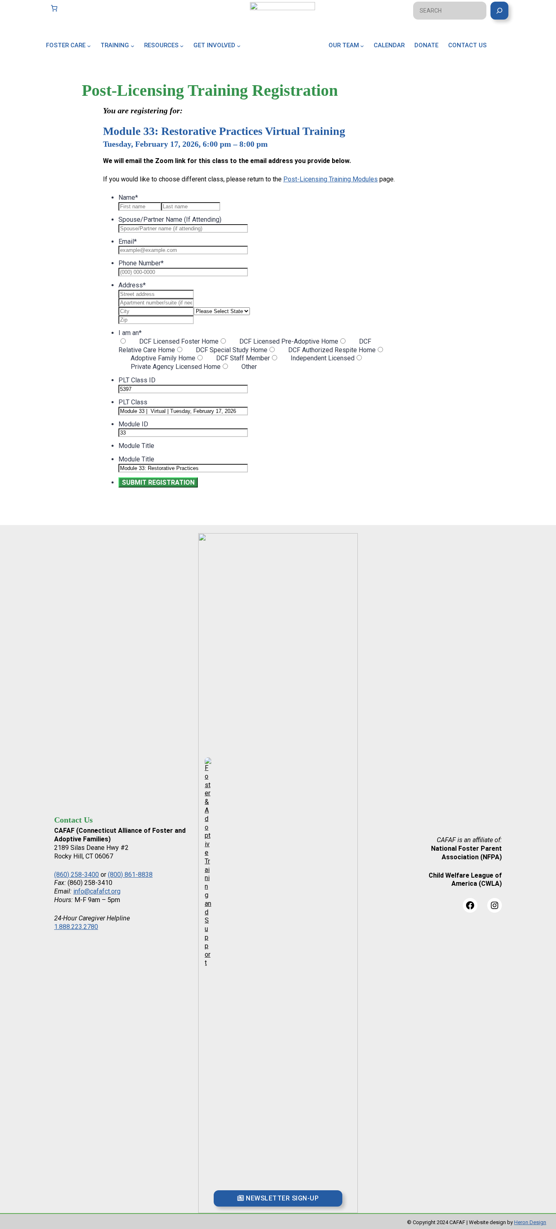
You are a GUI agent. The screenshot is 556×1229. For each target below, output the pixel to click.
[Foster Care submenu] (89, 45)
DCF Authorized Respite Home (332, 350)
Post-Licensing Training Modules (330, 179)
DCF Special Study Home (231, 350)
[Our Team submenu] (362, 45)
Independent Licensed (323, 358)
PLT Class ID (136, 380)
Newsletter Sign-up (281, 1198)
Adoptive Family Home (163, 358)
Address (132, 285)
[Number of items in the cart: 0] (54, 8)
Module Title (136, 446)
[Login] (506, 54)
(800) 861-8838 (130, 874)
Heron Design (530, 1222)
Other (249, 367)
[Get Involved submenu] (239, 45)
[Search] (499, 11)
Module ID (133, 424)
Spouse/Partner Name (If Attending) (169, 219)
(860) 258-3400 (76, 874)
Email (127, 241)
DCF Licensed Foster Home (179, 341)
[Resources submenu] (182, 45)
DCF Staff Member (243, 358)
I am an (130, 333)
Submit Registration (158, 482)
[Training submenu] (132, 45)
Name (128, 197)
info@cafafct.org (96, 891)
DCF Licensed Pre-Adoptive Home (288, 341)
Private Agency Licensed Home (176, 367)
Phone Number (141, 263)
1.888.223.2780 (76, 927)
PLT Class (132, 402)
